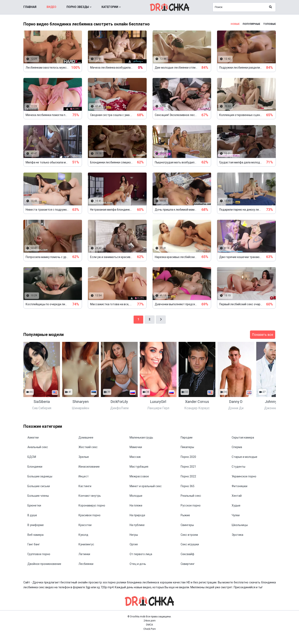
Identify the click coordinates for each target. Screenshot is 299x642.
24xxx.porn (150, 620)
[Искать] (270, 7)
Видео (51, 7)
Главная (29, 7)
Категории (109, 7)
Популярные (251, 24)
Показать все (262, 335)
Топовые (269, 24)
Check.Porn (149, 629)
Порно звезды (78, 7)
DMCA (149, 624)
